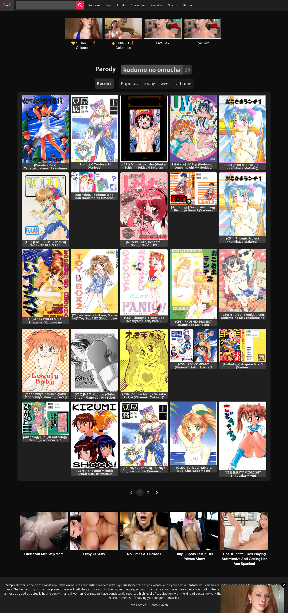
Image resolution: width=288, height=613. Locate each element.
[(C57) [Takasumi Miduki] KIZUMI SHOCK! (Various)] (94, 435)
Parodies (157, 5)
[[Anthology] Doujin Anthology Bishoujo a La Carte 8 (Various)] (45, 418)
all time (183, 83)
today (149, 83)
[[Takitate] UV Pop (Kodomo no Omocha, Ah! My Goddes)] (193, 128)
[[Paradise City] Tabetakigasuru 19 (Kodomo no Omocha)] (45, 129)
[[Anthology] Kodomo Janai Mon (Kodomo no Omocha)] (94, 182)
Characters (138, 5)
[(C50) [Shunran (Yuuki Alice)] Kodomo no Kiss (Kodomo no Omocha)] (242, 280)
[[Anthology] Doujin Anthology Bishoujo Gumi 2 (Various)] (193, 188)
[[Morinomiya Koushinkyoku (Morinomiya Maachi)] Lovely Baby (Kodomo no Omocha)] (45, 360)
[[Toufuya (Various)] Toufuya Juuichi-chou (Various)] (144, 434)
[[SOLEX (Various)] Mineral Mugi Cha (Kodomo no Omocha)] (193, 433)
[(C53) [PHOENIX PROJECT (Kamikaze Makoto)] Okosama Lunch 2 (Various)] (193, 284)
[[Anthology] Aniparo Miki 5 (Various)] (242, 345)
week (165, 83)
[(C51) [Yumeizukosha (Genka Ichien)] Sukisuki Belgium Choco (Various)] (144, 128)
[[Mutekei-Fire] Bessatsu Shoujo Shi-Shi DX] (144, 206)
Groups (173, 5)
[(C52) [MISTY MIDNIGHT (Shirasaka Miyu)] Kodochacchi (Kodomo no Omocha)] (242, 436)
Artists (121, 5)
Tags (108, 5)
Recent (104, 83)
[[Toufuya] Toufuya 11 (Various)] (94, 128)
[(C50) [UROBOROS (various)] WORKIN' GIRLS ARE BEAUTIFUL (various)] (45, 206)
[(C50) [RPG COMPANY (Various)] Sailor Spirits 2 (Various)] (193, 345)
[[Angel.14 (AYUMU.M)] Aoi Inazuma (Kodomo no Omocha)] (45, 283)
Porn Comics (137, 605)
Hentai (187, 5)
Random (94, 5)
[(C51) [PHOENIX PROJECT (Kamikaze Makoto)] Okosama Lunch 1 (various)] (242, 129)
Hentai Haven (158, 605)
